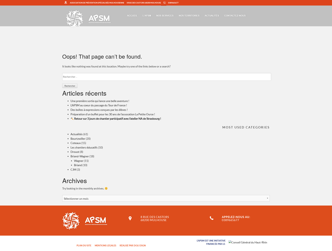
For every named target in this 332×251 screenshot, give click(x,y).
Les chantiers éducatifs (84, 147)
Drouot (75, 151)
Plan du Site (84, 245)
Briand (78, 165)
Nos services (165, 16)
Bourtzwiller (78, 138)
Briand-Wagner (80, 156)
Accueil (132, 16)
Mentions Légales (105, 245)
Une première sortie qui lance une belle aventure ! (100, 101)
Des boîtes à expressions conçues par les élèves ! (99, 109)
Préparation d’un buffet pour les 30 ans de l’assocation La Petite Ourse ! (113, 114)
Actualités (212, 16)
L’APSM (147, 16)
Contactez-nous (235, 16)
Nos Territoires (189, 16)
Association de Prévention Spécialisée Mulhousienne (97, 3)
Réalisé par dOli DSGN (133, 245)
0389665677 (173, 3)
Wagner (78, 160)
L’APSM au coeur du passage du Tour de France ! (99, 105)
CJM (73, 169)
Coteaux (76, 143)
